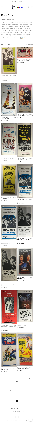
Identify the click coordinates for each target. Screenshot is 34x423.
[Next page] (21, 382)
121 (17, 381)
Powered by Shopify (23, 420)
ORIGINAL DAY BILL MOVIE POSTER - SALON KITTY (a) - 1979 (24, 200)
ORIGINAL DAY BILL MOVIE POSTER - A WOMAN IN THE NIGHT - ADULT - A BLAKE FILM (9, 77)
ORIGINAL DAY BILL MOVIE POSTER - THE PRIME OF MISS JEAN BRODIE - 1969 (9, 327)
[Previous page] (4, 378)
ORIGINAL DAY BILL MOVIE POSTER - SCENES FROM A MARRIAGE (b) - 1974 (9, 284)
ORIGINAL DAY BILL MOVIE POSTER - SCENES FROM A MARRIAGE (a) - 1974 (24, 240)
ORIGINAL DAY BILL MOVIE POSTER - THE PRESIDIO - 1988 (24, 278)
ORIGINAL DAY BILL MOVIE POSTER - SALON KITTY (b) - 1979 (9, 242)
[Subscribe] (26, 395)
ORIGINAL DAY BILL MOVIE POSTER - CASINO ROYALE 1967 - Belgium (24, 60)
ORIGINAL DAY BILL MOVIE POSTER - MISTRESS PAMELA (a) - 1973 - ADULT (25, 115)
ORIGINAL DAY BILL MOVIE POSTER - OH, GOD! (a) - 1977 (9, 198)
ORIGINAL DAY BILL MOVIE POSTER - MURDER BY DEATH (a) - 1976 (24, 159)
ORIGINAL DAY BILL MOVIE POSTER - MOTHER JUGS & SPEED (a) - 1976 (9, 157)
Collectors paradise (14, 420)
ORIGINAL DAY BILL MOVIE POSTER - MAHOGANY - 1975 (9, 118)
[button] (2, 7)
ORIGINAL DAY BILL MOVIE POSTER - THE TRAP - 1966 (9, 368)
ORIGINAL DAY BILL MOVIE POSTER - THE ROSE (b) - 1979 (24, 324)
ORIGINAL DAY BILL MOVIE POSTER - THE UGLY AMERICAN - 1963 (24, 368)
